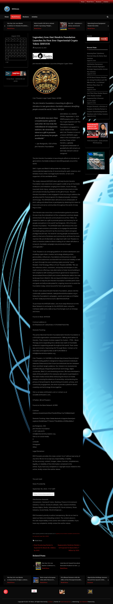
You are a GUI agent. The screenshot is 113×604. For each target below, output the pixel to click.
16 (25, 49)
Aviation (105, 2)
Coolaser (50, 601)
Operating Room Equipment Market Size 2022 (70, 24)
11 (10, 49)
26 (13, 55)
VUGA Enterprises (92, 140)
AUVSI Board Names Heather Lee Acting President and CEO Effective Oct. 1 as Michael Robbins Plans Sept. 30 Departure (97, 82)
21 (19, 52)
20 (16, 52)
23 (25, 52)
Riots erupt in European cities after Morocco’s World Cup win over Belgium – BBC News (21, 578)
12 (13, 49)
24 (7, 55)
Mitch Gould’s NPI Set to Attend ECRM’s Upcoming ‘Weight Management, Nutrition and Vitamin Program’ (18, 24)
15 (22, 49)
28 (19, 55)
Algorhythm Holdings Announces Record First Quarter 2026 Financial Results (72, 578)
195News (15, 9)
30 (25, 55)
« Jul (6, 62)
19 (13, 52)
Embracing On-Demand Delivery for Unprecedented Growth (69, 564)
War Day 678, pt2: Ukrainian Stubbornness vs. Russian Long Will (98, 24)
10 (7, 49)
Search (89, 36)
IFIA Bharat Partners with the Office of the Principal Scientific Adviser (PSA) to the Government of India (45, 578)
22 (22, 52)
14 (19, 49)
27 (16, 55)
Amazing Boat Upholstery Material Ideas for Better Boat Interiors (97, 55)
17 (7, 52)
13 (16, 49)
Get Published (83, 601)
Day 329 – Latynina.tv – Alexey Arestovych (49, 24)
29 (22, 55)
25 (10, 55)
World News (90, 2)
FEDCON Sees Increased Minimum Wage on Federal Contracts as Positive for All (97, 578)
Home (82, 2)
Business (98, 2)
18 (10, 52)
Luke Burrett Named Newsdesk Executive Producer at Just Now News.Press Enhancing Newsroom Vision (46, 564)
